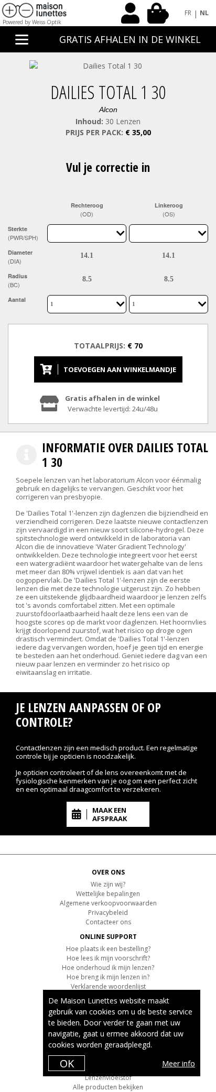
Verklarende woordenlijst (108, 986)
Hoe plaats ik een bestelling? (108, 948)
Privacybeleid (108, 912)
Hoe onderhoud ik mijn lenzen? (108, 967)
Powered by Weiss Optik (32, 22)
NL (204, 12)
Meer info (178, 1063)
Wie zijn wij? (108, 884)
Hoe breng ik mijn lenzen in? (108, 977)
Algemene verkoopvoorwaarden (108, 903)
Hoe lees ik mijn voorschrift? (108, 958)
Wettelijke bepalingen (108, 893)
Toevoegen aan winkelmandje (119, 369)
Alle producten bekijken (108, 1087)
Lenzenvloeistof (108, 1077)
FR (188, 12)
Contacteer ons (108, 922)
